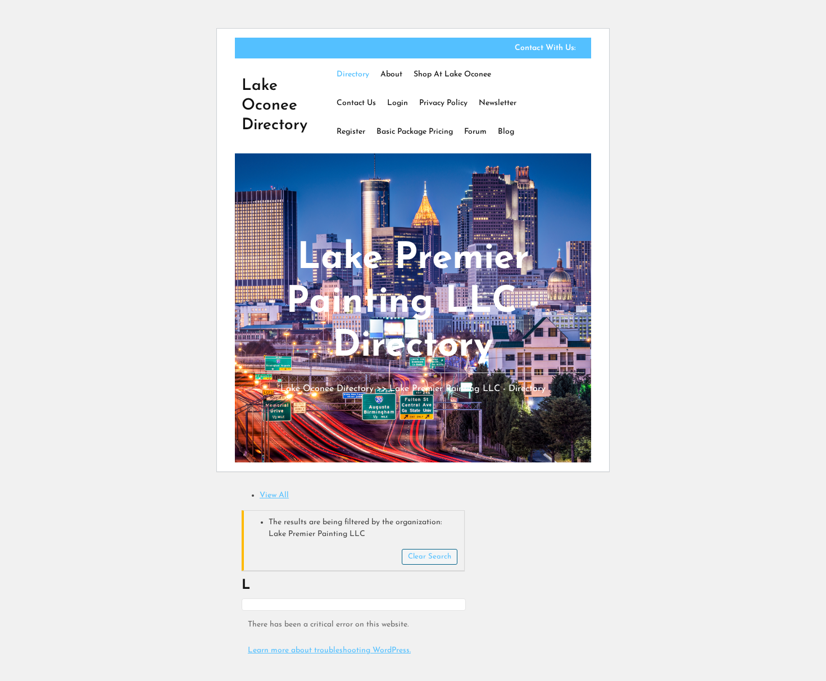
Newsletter (497, 103)
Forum (475, 132)
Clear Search (429, 556)
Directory (353, 74)
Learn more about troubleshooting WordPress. (329, 650)
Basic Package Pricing (414, 132)
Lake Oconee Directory (274, 105)
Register (351, 132)
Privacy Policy (443, 103)
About (391, 74)
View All (274, 495)
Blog (506, 132)
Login (397, 103)
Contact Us (356, 103)
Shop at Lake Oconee (452, 74)
